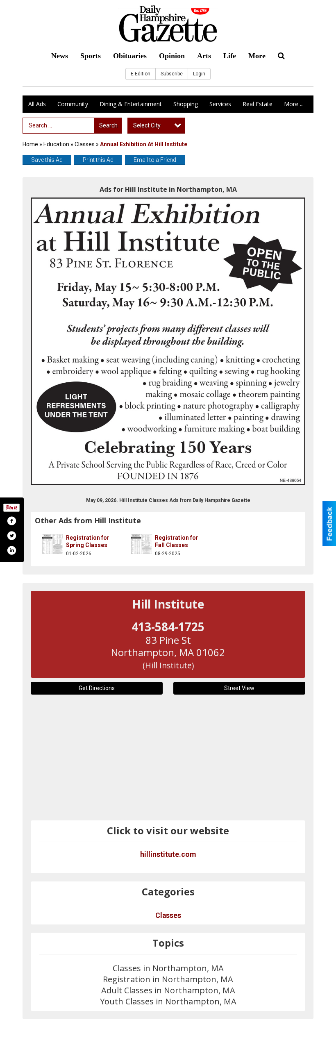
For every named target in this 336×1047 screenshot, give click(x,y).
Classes (85, 144)
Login (199, 74)
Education (56, 144)
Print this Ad (98, 160)
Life (229, 56)
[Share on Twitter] (11, 535)
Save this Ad (47, 160)
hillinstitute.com (168, 854)
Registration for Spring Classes (87, 541)
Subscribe (172, 74)
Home (30, 144)
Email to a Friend (155, 160)
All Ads (37, 104)
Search (108, 125)
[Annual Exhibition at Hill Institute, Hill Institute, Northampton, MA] (168, 341)
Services (220, 104)
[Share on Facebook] (11, 521)
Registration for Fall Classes (176, 541)
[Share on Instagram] (11, 550)
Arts (204, 56)
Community (72, 104)
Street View (239, 688)
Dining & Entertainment (131, 104)
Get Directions (97, 688)
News (59, 56)
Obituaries (130, 56)
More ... (294, 104)
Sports (90, 56)
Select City (147, 125)
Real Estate (257, 104)
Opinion (172, 56)
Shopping (185, 104)
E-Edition (140, 74)
